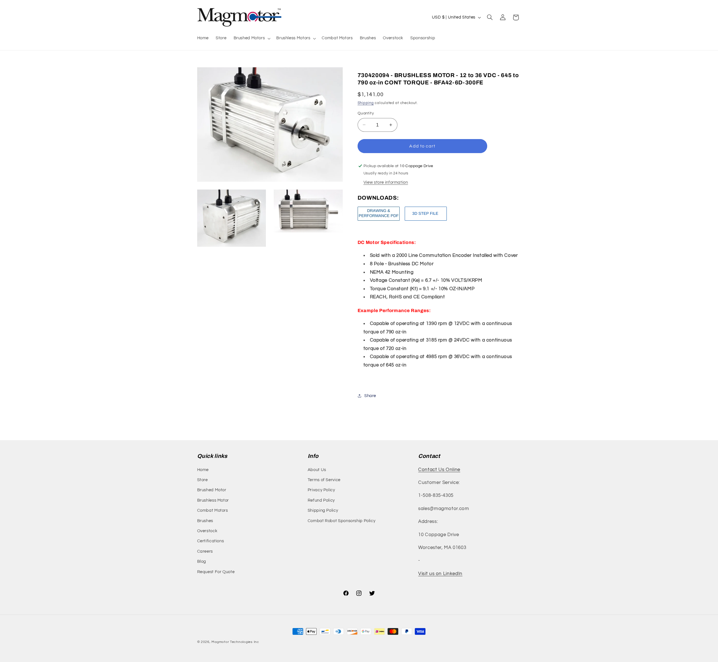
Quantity (366, 113)
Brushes (205, 521)
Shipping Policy (323, 510)
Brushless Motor (213, 500)
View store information (385, 182)
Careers (205, 551)
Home (203, 470)
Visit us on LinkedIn (440, 573)
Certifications (210, 541)
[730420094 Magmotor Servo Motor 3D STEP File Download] (426, 220)
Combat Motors (212, 510)
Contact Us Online (439, 469)
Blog (201, 561)
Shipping (366, 103)
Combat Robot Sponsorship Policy (342, 521)
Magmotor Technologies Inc (235, 641)
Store (202, 480)
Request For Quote (216, 572)
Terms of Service (324, 480)
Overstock (207, 531)
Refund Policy (321, 500)
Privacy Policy (321, 490)
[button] (251, 38)
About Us (317, 470)
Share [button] (370, 395)
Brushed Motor (211, 490)
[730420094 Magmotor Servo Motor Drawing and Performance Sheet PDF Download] (379, 220)
